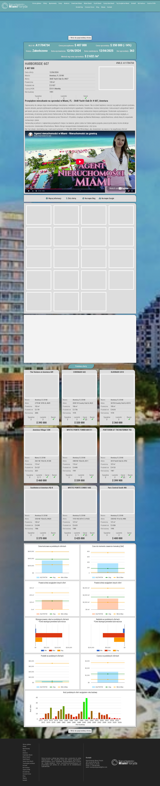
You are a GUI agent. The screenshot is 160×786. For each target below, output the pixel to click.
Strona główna (36, 3)
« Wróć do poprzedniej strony (80, 38)
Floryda (18, 5)
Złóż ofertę (72, 198)
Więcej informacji (54, 198)
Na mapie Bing (90, 198)
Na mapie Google (108, 198)
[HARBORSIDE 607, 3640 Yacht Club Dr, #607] (116, 78)
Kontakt (109, 7)
